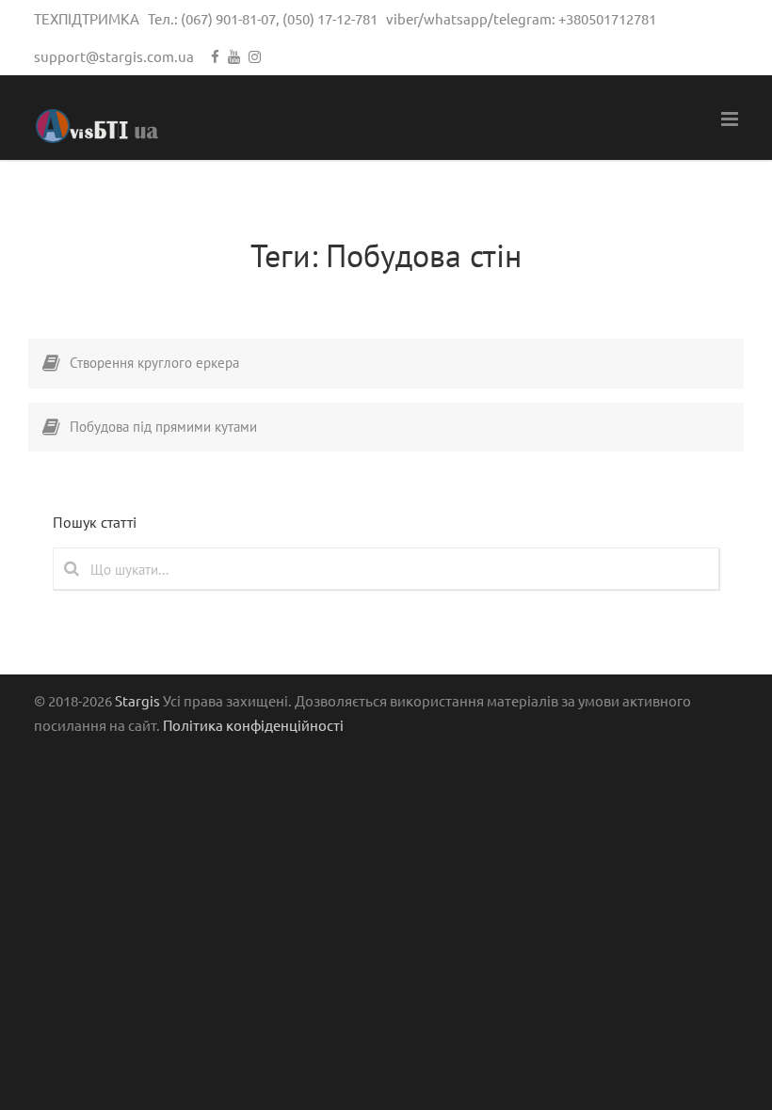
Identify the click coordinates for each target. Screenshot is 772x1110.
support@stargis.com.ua (114, 56)
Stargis (137, 700)
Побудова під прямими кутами (163, 427)
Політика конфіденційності (253, 725)
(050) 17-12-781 (330, 18)
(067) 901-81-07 (228, 18)
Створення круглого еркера (154, 363)
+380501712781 (607, 18)
